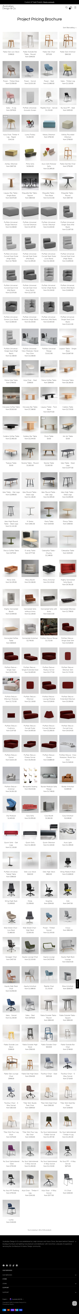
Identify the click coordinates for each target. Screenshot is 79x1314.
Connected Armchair (30, 638)
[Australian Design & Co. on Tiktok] (13, 1265)
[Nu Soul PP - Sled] (67, 96)
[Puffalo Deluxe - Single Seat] (11, 656)
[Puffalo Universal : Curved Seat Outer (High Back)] (11, 242)
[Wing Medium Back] (67, 860)
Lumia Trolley (30, 135)
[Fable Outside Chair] (49, 1033)
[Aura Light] (67, 831)
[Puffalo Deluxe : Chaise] (49, 743)
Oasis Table (49, 521)
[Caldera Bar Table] (30, 424)
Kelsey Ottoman (49, 135)
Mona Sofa (11, 580)
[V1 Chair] (67, 1179)
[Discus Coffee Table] (11, 539)
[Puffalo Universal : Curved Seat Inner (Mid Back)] (11, 274)
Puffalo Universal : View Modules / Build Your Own (30, 350)
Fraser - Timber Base (11, 81)
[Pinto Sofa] (30, 152)
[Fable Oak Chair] (49, 40)
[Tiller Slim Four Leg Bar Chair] (30, 1120)
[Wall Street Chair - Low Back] (11, 916)
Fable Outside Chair (49, 1044)
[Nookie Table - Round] (30, 451)
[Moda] (30, 889)
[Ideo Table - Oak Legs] (11, 480)
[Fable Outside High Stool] (30, 1033)
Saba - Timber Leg (68, 81)
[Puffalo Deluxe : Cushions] (11, 714)
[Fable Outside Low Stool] (11, 1033)
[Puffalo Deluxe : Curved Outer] (30, 714)
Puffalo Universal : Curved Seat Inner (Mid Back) (11, 287)
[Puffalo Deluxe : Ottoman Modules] (11, 685)
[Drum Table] (49, 424)
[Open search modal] (66, 7)
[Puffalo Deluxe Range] (49, 626)
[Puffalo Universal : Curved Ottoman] (30, 210)
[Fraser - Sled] (49, 69)
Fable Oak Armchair (67, 52)
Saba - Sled (30, 1015)
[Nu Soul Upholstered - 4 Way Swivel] (49, 1150)
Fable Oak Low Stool (11, 52)
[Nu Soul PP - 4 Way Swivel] (67, 1150)
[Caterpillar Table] (67, 539)
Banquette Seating (30, 786)
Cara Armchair (67, 816)
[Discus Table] (67, 510)
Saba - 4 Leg (11, 108)
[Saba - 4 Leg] (11, 96)
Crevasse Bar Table (30, 407)
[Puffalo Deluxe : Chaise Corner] (30, 743)
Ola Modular (11, 816)
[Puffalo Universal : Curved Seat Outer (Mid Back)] (30, 242)
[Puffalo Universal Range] (49, 337)
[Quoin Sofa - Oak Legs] (11, 831)
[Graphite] (49, 889)
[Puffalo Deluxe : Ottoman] (30, 685)
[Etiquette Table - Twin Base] (49, 181)
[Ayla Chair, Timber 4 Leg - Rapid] (11, 123)
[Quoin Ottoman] (49, 831)
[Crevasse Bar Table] (30, 395)
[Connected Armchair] (30, 626)
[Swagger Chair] (11, 945)
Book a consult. (49, 2)
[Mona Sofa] (11, 568)
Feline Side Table (11, 380)
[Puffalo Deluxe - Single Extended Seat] (30, 656)
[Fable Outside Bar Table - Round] (30, 40)
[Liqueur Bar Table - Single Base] (11, 181)
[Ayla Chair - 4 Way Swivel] (49, 1179)
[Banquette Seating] (30, 775)
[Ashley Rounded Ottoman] (67, 123)
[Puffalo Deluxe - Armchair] (11, 775)
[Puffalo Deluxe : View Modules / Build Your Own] (67, 743)
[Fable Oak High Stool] (30, 1062)
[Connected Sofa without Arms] (30, 597)
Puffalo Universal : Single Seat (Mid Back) (68, 224)
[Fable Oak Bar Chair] (67, 152)
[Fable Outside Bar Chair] (67, 1033)
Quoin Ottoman (49, 842)
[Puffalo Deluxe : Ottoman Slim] (67, 656)
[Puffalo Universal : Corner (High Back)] (49, 274)
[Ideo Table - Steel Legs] (67, 451)
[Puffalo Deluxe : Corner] (11, 743)
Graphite (49, 901)
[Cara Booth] (49, 804)
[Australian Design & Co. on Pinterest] (7, 1265)
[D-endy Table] (30, 539)
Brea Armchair (67, 986)
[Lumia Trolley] (30, 123)
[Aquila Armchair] (30, 974)
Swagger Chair (11, 957)
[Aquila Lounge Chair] (30, 945)
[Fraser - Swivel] (30, 69)
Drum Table (48, 436)
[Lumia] (11, 1208)
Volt (67, 901)
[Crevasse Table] (67, 368)
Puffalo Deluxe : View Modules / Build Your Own (67, 757)
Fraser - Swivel (30, 81)
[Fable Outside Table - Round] (49, 1004)
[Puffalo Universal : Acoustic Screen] (30, 96)
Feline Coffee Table (49, 380)
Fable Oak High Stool (30, 1074)
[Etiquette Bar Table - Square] (30, 181)
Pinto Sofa (30, 164)
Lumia (11, 1220)
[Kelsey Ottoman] (49, 123)
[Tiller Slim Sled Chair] (49, 1091)
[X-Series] (30, 510)
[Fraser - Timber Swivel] (49, 916)
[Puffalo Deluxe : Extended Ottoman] (67, 685)
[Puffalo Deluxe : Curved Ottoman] (49, 714)
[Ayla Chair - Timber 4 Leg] (30, 1179)
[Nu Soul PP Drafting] (11, 1179)
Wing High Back (11, 901)
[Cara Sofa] (30, 804)
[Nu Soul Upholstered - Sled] (11, 1150)
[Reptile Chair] (49, 974)
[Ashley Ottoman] (11, 152)
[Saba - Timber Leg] (67, 69)
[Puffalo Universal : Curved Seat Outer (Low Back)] (49, 242)
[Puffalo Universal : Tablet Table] (11, 860)
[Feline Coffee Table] (49, 368)
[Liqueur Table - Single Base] (67, 337)
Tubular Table (11, 463)
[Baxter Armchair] (67, 775)
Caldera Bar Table (30, 436)
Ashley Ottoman (11, 164)
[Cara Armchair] (67, 804)
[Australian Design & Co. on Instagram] (10, 1265)
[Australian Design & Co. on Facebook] (4, 1265)
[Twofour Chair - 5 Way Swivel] (67, 1062)
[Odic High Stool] (49, 860)
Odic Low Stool (30, 872)
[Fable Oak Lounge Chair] (11, 1062)
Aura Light (68, 842)
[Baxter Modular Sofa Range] (49, 775)
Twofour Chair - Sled (49, 1074)
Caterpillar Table (68, 550)
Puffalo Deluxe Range (49, 638)
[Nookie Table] (49, 451)
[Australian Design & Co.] (9, 7)
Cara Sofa (30, 816)
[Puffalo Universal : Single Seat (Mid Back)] (67, 210)
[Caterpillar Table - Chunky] (49, 539)
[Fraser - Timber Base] (11, 69)
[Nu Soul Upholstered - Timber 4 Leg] (67, 1120)
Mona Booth (30, 580)
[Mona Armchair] (49, 568)
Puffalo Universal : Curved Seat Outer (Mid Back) (30, 256)
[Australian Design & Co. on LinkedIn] (17, 1265)
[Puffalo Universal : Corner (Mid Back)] (67, 274)
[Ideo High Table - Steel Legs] (67, 480)
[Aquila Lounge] (49, 945)
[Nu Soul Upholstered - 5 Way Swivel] (30, 1150)
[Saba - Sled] (30, 1004)
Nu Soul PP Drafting (11, 1190)
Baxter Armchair (68, 786)
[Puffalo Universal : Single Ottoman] (11, 210)
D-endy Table (30, 550)
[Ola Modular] (11, 804)
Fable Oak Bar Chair (68, 164)
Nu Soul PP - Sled (68, 108)
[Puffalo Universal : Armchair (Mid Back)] (49, 305)
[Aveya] (67, 916)
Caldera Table (68, 407)
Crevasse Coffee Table (11, 407)
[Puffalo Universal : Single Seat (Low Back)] (67, 305)
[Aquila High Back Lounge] (67, 945)
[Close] (46, 1281)
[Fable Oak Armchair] (67, 40)
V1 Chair (67, 1190)
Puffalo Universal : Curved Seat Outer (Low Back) (49, 256)
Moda (30, 901)
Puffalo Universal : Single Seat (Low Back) (68, 319)
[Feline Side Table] (11, 368)
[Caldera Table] (67, 395)
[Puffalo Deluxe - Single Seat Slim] (67, 626)
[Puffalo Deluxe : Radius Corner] (49, 656)
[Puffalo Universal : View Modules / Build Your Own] (30, 337)
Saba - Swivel (11, 1015)
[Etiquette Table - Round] (67, 181)
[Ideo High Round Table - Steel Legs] (11, 510)
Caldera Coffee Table (11, 436)
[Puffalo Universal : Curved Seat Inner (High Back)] (67, 242)
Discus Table (68, 521)
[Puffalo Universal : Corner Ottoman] (49, 210)
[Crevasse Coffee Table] (11, 395)
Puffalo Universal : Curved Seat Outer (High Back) (11, 256)
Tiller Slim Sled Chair (49, 1103)
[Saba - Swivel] (11, 1004)
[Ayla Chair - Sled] (30, 368)
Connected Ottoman (68, 609)
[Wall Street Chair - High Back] (30, 916)
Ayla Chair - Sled (30, 380)
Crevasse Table (68, 380)
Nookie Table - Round (30, 463)
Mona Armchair (49, 580)
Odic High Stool (49, 872)
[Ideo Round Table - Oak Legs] (49, 480)
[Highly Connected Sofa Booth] (67, 568)
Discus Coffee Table (11, 550)
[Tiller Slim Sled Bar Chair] (67, 1091)
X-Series (30, 521)
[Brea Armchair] (67, 974)
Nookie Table (49, 463)
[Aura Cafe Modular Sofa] (49, 152)
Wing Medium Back (67, 872)
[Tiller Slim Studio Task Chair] (30, 1091)
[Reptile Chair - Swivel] (49, 96)
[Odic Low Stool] (30, 860)
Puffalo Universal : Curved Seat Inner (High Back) (68, 256)
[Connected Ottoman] (67, 597)
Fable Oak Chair (49, 52)
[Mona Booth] (30, 568)
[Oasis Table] (49, 510)
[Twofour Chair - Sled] (49, 1062)
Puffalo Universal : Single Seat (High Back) (11, 350)
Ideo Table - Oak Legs (11, 492)
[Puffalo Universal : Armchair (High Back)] (30, 305)
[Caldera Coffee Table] (11, 424)
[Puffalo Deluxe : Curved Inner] (67, 714)
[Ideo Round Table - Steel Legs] (30, 480)
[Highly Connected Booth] (11, 597)
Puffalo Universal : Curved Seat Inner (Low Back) (30, 287)
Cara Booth (49, 816)
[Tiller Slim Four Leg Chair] (11, 1120)
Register (12, 1293)
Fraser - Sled (49, 81)
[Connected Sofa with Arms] (49, 597)
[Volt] (67, 889)
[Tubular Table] (11, 451)
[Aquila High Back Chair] (11, 974)
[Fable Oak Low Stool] (11, 40)
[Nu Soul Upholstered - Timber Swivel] (49, 1120)
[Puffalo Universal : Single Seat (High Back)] (11, 337)
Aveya (67, 928)
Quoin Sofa (30, 842)
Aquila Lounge (49, 957)
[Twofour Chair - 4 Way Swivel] (11, 1091)
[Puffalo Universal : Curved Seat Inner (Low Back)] (30, 274)
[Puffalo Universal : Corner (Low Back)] (11, 305)
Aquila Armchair (30, 986)
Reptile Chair (49, 986)
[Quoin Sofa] (30, 831)
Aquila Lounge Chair (30, 957)
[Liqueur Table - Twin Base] (49, 395)
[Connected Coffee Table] (11, 626)
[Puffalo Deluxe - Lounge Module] (49, 685)
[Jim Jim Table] (67, 424)
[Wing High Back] (11, 889)
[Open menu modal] (75, 7)
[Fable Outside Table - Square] (67, 1004)
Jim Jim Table (68, 436)
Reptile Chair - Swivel (49, 108)
